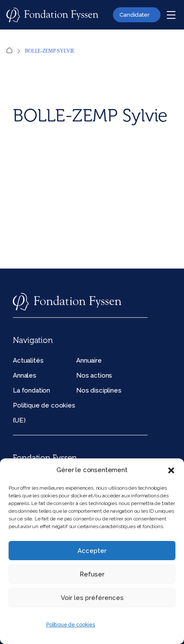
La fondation (31, 390)
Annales (24, 375)
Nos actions (94, 375)
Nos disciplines (99, 390)
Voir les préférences (92, 598)
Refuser (92, 574)
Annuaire (89, 360)
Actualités (28, 360)
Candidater (134, 15)
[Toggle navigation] (171, 15)
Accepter (92, 551)
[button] (171, 470)
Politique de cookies (70, 625)
